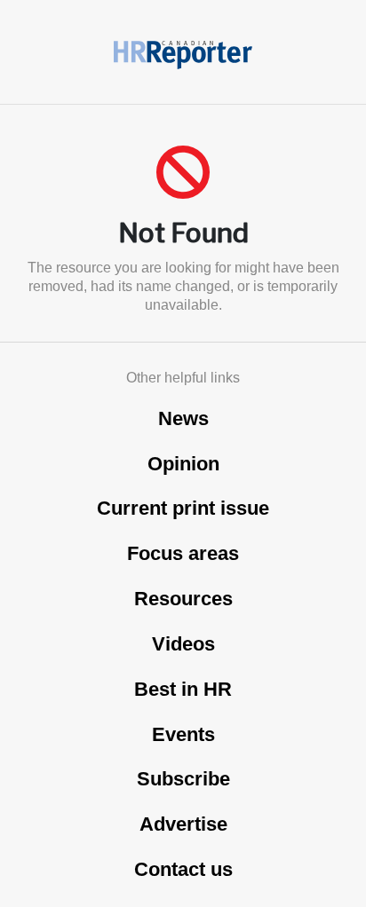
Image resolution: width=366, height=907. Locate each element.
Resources (183, 599)
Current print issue (183, 508)
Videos (183, 644)
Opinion (183, 464)
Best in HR (183, 689)
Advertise (183, 824)
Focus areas (183, 553)
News (183, 418)
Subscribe (183, 779)
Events (183, 734)
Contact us (183, 869)
